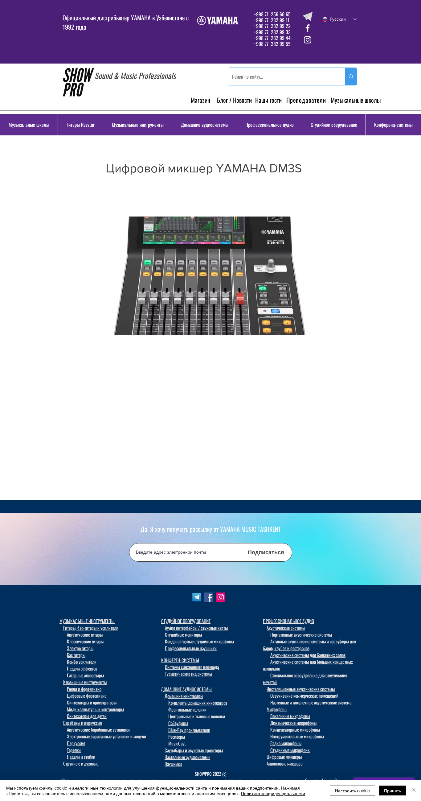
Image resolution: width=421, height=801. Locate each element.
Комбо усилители (81, 661)
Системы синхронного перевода (192, 666)
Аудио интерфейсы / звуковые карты (196, 627)
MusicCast (177, 743)
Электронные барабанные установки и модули (106, 736)
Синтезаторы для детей (87, 715)
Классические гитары (85, 641)
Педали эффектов (82, 668)
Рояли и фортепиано (84, 688)
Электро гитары (80, 648)
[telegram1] (196, 597)
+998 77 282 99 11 (271, 20)
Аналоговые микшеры (285, 763)
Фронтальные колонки (187, 709)
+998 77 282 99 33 (272, 32)
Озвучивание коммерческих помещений (304, 695)
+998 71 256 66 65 (272, 14)
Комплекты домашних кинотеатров (197, 702)
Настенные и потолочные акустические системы (311, 702)
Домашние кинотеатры (184, 695)
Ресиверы (176, 736)
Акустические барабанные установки (98, 729)
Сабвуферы (178, 723)
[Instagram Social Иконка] (220, 597)
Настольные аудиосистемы (187, 757)
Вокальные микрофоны (290, 715)
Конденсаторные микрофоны (295, 729)
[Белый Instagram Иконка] (308, 40)
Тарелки (74, 749)
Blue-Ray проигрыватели (189, 729)
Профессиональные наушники (191, 648)
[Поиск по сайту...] (351, 76)
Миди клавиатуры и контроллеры (95, 709)
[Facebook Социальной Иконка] (208, 597)
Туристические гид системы (188, 673)
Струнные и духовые (80, 763)
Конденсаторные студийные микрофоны (199, 641)
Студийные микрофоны (290, 749)
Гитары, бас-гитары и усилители (90, 627)
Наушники (173, 763)
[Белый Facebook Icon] (308, 28)
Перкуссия (76, 743)
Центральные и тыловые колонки (196, 716)
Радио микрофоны (285, 743)
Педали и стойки (81, 756)
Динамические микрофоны (293, 722)
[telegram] (308, 16)
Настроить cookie (352, 790)
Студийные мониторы (183, 634)
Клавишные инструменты (85, 682)
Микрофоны (277, 709)
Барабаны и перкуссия (82, 722)
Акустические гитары (85, 634)
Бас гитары (76, 654)
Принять (392, 790)
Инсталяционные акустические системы (301, 688)
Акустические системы (286, 627)
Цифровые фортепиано (86, 695)
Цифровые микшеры (284, 756)
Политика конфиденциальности (273, 793)
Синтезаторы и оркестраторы (91, 702)
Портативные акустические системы (301, 634)
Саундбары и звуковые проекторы (194, 750)
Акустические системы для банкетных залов (307, 654)
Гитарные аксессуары (85, 675)
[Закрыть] (413, 790)
